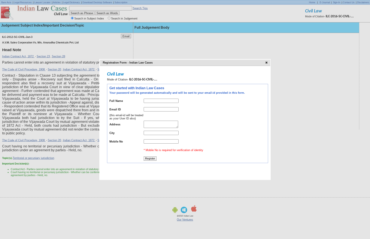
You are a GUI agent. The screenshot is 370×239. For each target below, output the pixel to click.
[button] (266, 63)
